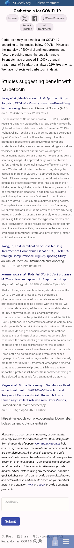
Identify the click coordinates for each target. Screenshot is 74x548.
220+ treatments (60, 64)
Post (9, 536)
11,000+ (42, 59)
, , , (35, 256)
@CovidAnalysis (43, 536)
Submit (10, 521)
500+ (25, 50)
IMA (30, 484)
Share (25, 536)
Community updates (47, 443)
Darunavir (60, 205)
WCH (42, 484)
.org (22, 3)
